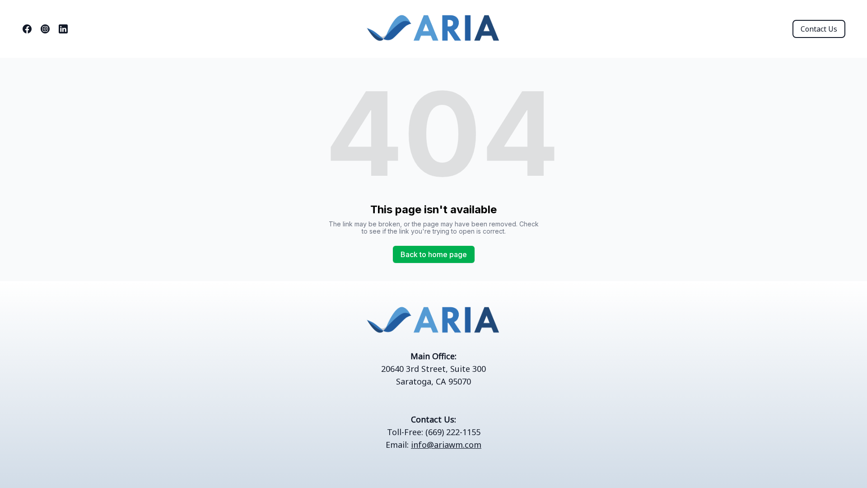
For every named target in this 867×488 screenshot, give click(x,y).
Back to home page (434, 254)
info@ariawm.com (446, 444)
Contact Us (819, 29)
